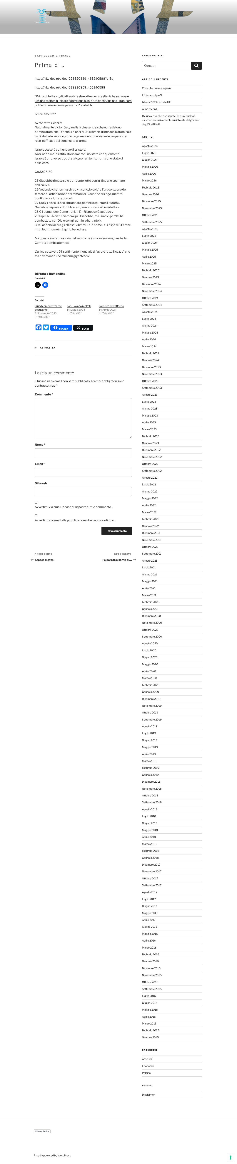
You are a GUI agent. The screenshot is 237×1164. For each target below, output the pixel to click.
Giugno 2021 (149, 574)
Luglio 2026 (149, 152)
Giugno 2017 (149, 906)
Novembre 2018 (152, 788)
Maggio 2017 (150, 913)
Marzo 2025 (149, 263)
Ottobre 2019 (150, 712)
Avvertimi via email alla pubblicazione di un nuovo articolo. (75, 520)
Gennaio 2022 (150, 526)
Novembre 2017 (151, 871)
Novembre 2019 (152, 705)
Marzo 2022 (149, 512)
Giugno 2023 (149, 408)
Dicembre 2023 (151, 367)
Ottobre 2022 (150, 463)
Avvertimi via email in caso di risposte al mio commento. (73, 507)
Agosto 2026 (150, 145)
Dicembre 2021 (151, 532)
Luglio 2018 (149, 816)
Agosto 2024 (150, 311)
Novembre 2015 (152, 975)
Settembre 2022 (152, 470)
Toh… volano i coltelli (79, 305)
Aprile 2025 (149, 256)
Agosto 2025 (150, 228)
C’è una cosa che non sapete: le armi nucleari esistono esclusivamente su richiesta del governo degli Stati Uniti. (171, 120)
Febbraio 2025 (150, 270)
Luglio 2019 (149, 733)
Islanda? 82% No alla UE (156, 102)
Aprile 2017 (149, 919)
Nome (40, 444)
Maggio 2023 (150, 415)
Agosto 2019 (149, 726)
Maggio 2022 (150, 498)
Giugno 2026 (149, 159)
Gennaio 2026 (150, 194)
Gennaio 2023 (150, 443)
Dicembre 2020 (151, 615)
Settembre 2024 (152, 304)
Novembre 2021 (151, 539)
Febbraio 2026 (150, 187)
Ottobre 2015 (150, 982)
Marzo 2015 (149, 1023)
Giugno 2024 (149, 325)
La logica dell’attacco (111, 305)
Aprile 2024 (149, 339)
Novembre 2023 (152, 373)
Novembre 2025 (152, 208)
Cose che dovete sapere (156, 88)
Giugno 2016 (149, 926)
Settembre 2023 (152, 387)
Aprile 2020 (149, 671)
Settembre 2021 (151, 553)
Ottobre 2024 (150, 298)
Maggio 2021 (150, 581)
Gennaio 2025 (150, 277)
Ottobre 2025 (150, 215)
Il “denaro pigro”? (152, 95)
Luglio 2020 (149, 650)
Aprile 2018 (149, 836)
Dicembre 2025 (151, 201)
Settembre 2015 (152, 988)
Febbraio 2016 (150, 954)
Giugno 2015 (149, 1002)
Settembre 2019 (152, 719)
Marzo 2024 (149, 346)
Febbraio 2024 (150, 353)
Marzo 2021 (149, 595)
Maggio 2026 (150, 166)
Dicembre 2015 (151, 968)
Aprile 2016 (149, 940)
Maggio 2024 (150, 332)
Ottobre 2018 (150, 795)
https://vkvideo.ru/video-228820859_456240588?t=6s (74, 78)
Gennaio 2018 (150, 857)
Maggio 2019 (150, 747)
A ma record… (150, 109)
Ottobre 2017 (150, 878)
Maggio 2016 (150, 933)
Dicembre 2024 (151, 284)
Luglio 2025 (149, 235)
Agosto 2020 (150, 643)
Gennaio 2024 (150, 360)
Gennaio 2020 (150, 691)
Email (40, 464)
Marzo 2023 (149, 429)
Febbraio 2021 (150, 602)
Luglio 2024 (149, 318)
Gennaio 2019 (150, 774)
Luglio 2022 (149, 484)
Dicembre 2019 (151, 698)
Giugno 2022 (149, 491)
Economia (148, 1066)
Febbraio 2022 (150, 519)
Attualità (48, 347)
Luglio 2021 (149, 567)
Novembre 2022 (152, 456)
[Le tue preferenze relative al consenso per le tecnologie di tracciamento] (230, 1157)
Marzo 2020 (149, 677)
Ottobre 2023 (150, 381)
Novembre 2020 (152, 622)
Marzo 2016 (149, 947)
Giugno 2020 (150, 657)
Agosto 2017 (149, 892)
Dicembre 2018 (151, 781)
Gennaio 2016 (150, 961)
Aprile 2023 (149, 422)
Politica (146, 1072)
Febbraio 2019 (150, 767)
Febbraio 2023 (150, 436)
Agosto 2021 (149, 560)
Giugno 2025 (149, 242)
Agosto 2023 (150, 394)
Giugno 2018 (149, 823)
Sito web (41, 483)
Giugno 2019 (149, 740)
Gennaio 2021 (150, 608)
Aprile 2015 (149, 1016)
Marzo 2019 (149, 760)
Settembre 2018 (152, 802)
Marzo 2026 (149, 180)
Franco (65, 56)
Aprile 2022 (149, 505)
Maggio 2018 (150, 830)
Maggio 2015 (150, 1009)
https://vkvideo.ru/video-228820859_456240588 (70, 87)
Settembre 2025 (152, 222)
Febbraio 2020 (150, 684)
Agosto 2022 (149, 477)
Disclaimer (148, 1094)
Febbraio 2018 (150, 850)
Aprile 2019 (149, 754)
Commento (44, 394)
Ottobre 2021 (150, 546)
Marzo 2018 (149, 843)
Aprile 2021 (149, 588)
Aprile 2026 (149, 173)
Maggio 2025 (150, 249)
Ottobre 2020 (150, 629)
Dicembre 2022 (151, 449)
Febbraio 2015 (150, 1030)
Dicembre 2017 (151, 864)
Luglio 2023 (149, 401)
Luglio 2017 (149, 899)
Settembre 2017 (151, 885)
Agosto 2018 (149, 809)
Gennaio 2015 (150, 1037)
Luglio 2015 (149, 995)
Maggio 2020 (150, 664)
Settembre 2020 (152, 636)
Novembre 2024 (152, 291)
